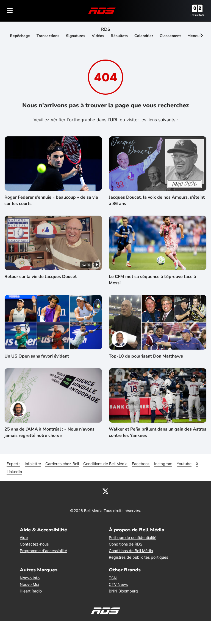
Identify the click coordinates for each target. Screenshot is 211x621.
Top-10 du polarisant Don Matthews (146, 356)
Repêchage (20, 35)
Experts (13, 463)
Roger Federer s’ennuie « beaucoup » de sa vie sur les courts (51, 200)
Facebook (141, 463)
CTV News (118, 584)
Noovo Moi (29, 584)
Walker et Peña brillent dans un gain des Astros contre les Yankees (157, 432)
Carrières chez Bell (62, 463)
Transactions (48, 35)
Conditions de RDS (125, 544)
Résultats (119, 35)
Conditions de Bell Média (105, 463)
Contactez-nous (34, 544)
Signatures (75, 35)
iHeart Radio (31, 591)
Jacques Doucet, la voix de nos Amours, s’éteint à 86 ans (157, 200)
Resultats (197, 15)
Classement (170, 35)
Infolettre (33, 463)
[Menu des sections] (9, 10)
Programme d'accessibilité (43, 550)
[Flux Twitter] (105, 491)
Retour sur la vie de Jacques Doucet (40, 277)
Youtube (184, 463)
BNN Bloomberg (123, 591)
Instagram (163, 463)
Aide (24, 537)
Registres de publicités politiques (138, 557)
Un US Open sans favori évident (36, 356)
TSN (113, 577)
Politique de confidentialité (132, 537)
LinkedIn (14, 471)
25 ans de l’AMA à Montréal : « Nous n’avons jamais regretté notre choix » (49, 432)
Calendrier (143, 35)
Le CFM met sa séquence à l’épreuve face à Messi (152, 280)
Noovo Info (30, 577)
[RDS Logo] (102, 10)
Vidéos (98, 35)
